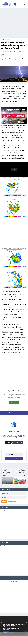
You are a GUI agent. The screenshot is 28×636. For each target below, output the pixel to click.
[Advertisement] (14, 23)
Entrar (4, 501)
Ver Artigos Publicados (18, 442)
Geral (8, 39)
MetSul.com (8, 55)
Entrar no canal (14, 402)
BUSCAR (15, 459)
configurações (6, 629)
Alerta (3, 39)
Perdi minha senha (12, 501)
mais (13, 340)
